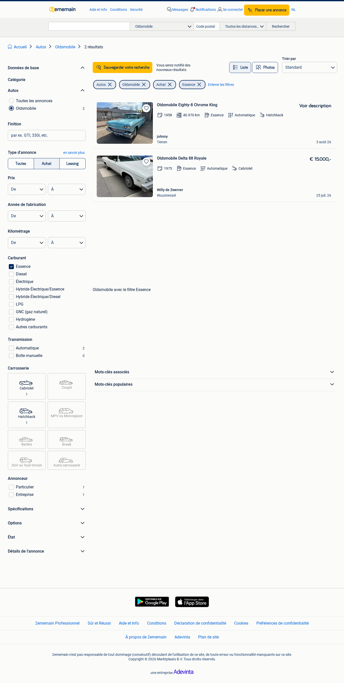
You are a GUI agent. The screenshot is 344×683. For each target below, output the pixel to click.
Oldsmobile (131, 85)
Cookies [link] (241, 623)
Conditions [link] (118, 10)
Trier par (289, 59)
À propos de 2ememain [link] (145, 637)
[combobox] (89, 26)
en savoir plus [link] (74, 153)
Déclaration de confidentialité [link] (200, 623)
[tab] (240, 67)
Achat (46, 164)
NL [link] (293, 10)
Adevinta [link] (182, 637)
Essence (188, 85)
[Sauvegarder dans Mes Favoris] (146, 108)
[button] (202, 10)
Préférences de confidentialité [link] (282, 623)
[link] (66, 9)
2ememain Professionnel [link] (57, 623)
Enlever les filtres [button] (221, 85)
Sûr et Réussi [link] (99, 623)
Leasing (72, 164)
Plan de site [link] (208, 637)
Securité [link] (136, 10)
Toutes (20, 164)
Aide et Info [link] (98, 10)
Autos (101, 85)
